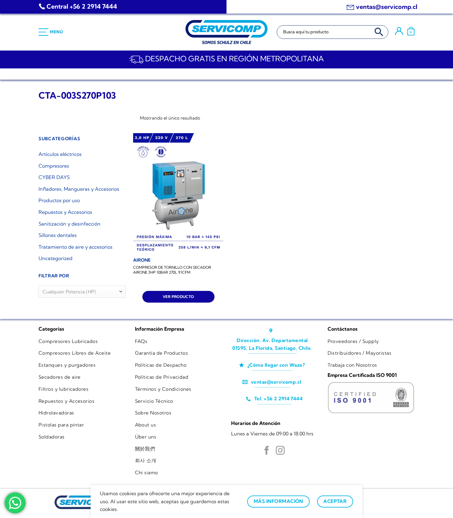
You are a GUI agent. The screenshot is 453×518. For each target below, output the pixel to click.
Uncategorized (55, 258)
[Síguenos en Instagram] (280, 451)
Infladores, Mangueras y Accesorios (79, 189)
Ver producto (178, 296)
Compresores (54, 166)
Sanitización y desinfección (69, 224)
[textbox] (81, 292)
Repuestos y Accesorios (65, 212)
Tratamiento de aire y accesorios (75, 247)
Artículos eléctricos (60, 154)
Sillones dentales (58, 235)
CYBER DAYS (54, 177)
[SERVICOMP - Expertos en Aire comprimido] (226, 32)
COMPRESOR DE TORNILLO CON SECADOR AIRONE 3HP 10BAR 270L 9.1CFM (172, 270)
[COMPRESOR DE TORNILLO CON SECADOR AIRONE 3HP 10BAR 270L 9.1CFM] (178, 193)
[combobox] (82, 292)
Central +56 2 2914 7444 (82, 6)
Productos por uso (59, 200)
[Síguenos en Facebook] (266, 451)
